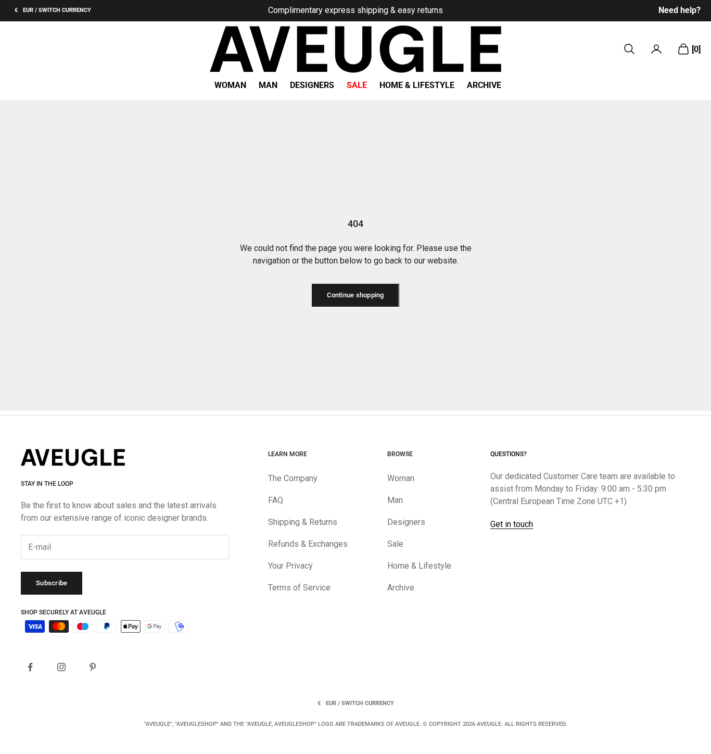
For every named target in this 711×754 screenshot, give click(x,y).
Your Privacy (290, 566)
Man (268, 85)
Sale (357, 85)
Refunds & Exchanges (308, 544)
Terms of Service (299, 588)
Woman (230, 85)
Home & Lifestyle (416, 85)
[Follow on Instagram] (61, 667)
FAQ (275, 500)
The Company (293, 478)
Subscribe (51, 583)
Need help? (679, 10)
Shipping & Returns (302, 522)
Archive (484, 85)
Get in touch (511, 524)
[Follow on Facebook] (30, 667)
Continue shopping (355, 295)
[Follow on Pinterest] (92, 667)
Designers (312, 85)
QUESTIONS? (508, 454)
